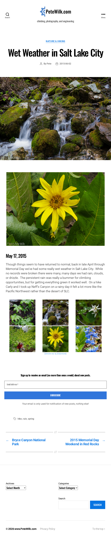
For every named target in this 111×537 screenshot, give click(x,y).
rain (25, 418)
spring (31, 418)
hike (20, 418)
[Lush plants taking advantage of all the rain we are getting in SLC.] (22, 313)
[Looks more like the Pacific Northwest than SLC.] (55, 313)
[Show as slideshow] (55, 354)
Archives (10, 483)
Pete (49, 63)
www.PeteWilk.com (25, 528)
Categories (63, 483)
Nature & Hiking (55, 41)
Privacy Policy (47, 528)
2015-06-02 (65, 63)
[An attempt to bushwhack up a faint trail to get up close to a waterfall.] (88, 313)
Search (61, 498)
